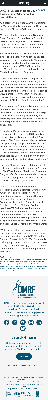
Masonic (2, 266)
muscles (21, 266)
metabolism (14, 266)
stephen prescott (9, 271)
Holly (39, 262)
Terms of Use (29, 384)
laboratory (31, 264)
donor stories (10, 262)
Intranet (37, 366)
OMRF (17, 268)
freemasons (34, 262)
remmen (29, 268)
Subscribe (24, 357)
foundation (27, 262)
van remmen (23, 271)
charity (24, 259)
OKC (25, 266)
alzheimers (18, 259)
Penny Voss (23, 268)
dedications (30, 259)
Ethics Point (26, 366)
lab (26, 264)
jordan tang (20, 264)
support (17, 271)
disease (45, 259)
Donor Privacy (13, 366)
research (35, 268)
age (9, 259)
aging (12, 259)
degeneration (38, 259)
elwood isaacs (19, 262)
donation (2, 262)
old (14, 268)
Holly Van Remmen (11, 264)
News (9, 257)
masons (8, 266)
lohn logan (37, 264)
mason (43, 264)
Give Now (40, 10)
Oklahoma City (32, 266)
